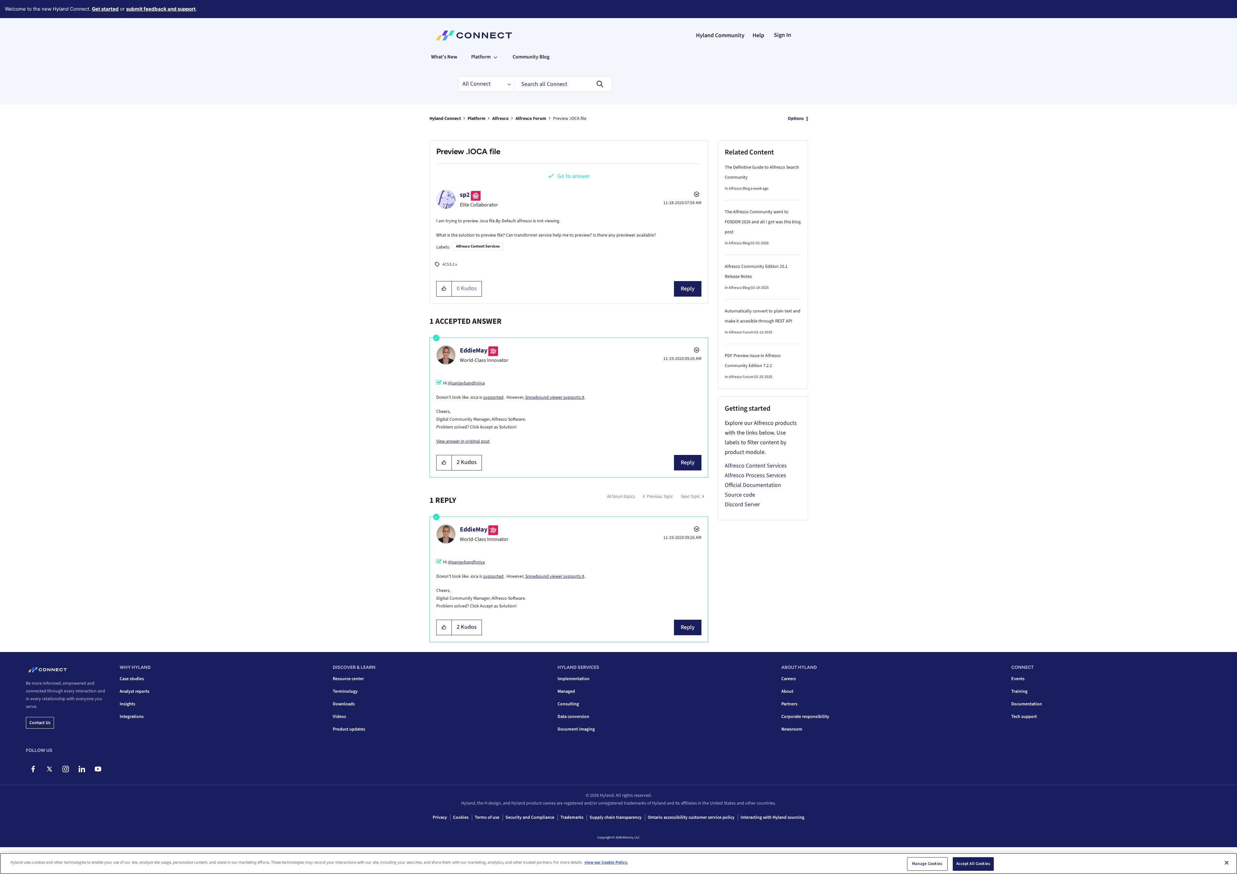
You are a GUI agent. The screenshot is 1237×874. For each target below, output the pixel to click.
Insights (127, 704)
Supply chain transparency (616, 817)
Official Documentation (753, 485)
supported (493, 397)
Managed (566, 691)
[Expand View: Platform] (495, 56)
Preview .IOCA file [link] (569, 118)
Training (1019, 691)
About (787, 691)
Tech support (1024, 716)
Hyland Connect (445, 118)
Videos (339, 716)
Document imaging (576, 729)
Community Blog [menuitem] (531, 56)
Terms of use (487, 817)
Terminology (345, 691)
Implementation (574, 679)
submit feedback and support (161, 9)
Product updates (349, 729)
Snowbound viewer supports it (554, 397)
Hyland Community (720, 35)
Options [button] (796, 118)
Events (1018, 679)
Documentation (1026, 704)
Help (758, 35)
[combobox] (563, 84)
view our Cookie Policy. (606, 862)
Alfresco (500, 118)
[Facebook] (33, 769)
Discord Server (742, 504)
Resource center (348, 679)
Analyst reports (134, 691)
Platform (476, 118)
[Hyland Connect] (474, 35)
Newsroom (791, 729)
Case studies (132, 679)
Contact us (39, 723)
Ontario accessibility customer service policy (691, 817)
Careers (788, 679)
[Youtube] (98, 769)
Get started (105, 9)
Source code (740, 495)
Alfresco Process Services (755, 475)
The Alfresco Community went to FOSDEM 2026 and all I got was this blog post (763, 222)
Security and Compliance (529, 817)
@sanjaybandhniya (466, 383)
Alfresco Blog (739, 188)
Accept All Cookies (973, 864)
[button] (444, 288)
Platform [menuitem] (481, 56)
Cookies (461, 817)
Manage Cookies (927, 864)
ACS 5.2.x (449, 264)
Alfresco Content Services (478, 246)
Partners (789, 704)
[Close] (1227, 863)
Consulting (568, 704)
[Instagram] (65, 769)
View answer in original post (463, 441)
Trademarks (571, 817)
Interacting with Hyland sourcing (772, 817)
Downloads (344, 704)
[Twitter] (49, 769)
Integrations (132, 716)
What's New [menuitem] (444, 56)
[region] (618, 863)
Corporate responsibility (805, 716)
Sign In (782, 35)
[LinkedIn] (81, 769)
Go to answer (574, 176)
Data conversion (573, 716)
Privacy (440, 817)
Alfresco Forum (530, 118)
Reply (688, 289)
